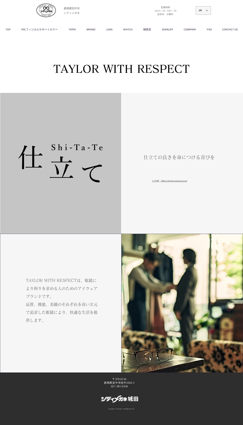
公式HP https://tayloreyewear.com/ (169, 181)
